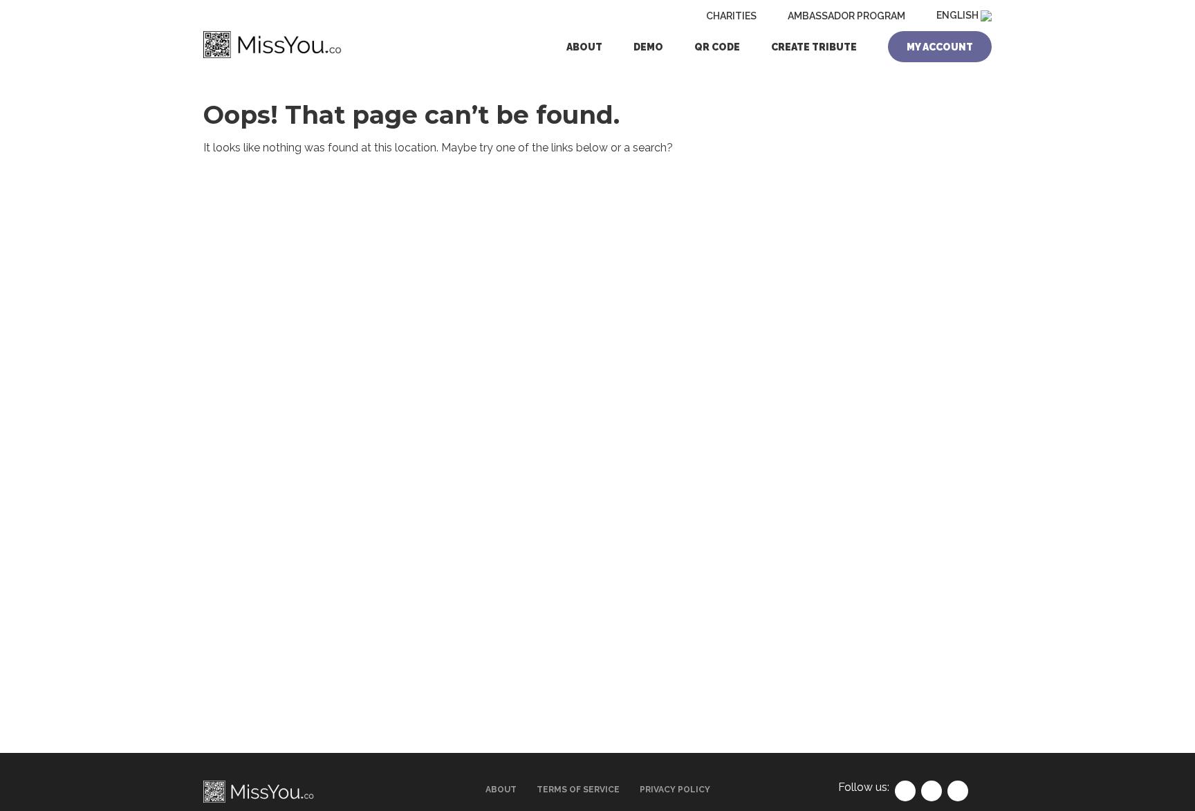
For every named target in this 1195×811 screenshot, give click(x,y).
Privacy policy (675, 789)
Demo (648, 47)
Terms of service (578, 789)
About (584, 47)
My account (940, 47)
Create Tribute (814, 47)
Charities (731, 15)
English (958, 15)
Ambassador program (846, 15)
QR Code (717, 47)
